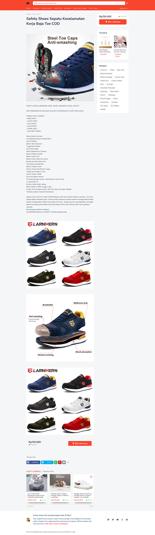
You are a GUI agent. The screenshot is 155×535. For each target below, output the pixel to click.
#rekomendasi (31, 532)
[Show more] (68, 462)
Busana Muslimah (106, 74)
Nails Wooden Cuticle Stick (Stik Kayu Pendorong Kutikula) (104, 51)
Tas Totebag (115, 106)
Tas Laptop (104, 106)
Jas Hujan (110, 84)
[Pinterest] (60, 462)
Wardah (103, 109)
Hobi (102, 84)
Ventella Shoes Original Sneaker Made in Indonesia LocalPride (60, 495)
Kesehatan (67, 8)
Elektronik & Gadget (80, 8)
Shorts (115, 99)
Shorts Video (93, 8)
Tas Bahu (114, 102)
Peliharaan (111, 95)
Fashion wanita (46, 8)
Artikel (112, 70)
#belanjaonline (40, 532)
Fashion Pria (58, 8)
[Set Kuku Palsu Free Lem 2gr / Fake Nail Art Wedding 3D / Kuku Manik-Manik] (120, 41)
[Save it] (44, 476)
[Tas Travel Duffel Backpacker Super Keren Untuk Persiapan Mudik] (36, 483)
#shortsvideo (71, 532)
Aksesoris (36, 8)
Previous (30, 506)
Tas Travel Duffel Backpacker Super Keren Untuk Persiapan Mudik (36, 495)
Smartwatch (104, 102)
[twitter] (113, 520)
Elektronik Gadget (106, 77)
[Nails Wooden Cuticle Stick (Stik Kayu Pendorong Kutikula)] (105, 41)
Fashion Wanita (117, 81)
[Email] (64, 462)
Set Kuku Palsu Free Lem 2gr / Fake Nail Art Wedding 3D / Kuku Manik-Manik (120, 51)
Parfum (102, 95)
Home (28, 8)
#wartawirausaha (61, 532)
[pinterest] (127, 520)
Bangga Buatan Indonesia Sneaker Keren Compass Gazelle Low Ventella (83, 495)
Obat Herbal (114, 91)
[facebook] (108, 520)
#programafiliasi (50, 532)
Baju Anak (120, 70)
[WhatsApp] (55, 462)
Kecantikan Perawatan (107, 88)
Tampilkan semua (48, 471)
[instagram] (122, 520)
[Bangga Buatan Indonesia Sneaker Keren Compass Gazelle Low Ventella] (83, 483)
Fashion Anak (119, 77)
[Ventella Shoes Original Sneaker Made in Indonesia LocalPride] (60, 483)
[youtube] (117, 520)
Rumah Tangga (105, 99)
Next (91, 506)
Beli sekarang (81, 443)
